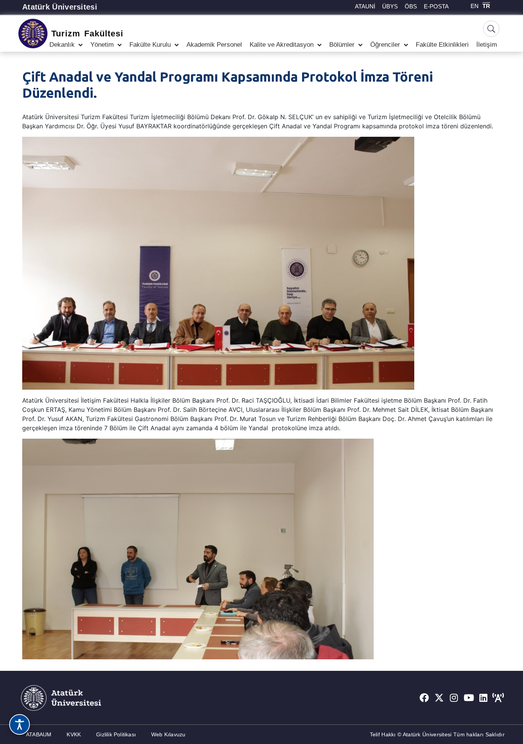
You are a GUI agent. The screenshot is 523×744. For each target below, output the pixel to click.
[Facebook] (424, 697)
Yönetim (102, 44)
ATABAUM (38, 734)
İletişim (486, 44)
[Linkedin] (483, 697)
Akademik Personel (214, 44)
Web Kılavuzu (168, 734)
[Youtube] (468, 697)
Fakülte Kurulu (150, 44)
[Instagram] (454, 697)
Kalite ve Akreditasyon (282, 44)
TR (486, 6)
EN (475, 6)
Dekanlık (62, 44)
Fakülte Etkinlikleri (442, 44)
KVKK (74, 734)
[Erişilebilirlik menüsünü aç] (19, 724)
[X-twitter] (439, 697)
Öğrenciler (385, 44)
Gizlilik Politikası (116, 734)
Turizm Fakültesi (87, 33)
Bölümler (342, 44)
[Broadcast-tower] (498, 697)
